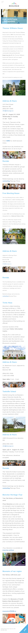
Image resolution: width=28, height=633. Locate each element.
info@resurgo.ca (8, 111)
